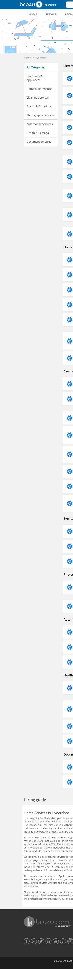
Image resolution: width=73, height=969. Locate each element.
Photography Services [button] (40, 115)
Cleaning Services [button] (37, 97)
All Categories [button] (35, 67)
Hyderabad (49, 4)
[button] (50, 4)
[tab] (33, 14)
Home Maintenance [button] (39, 89)
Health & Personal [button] (38, 133)
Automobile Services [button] (39, 124)
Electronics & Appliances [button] (34, 78)
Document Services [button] (38, 141)
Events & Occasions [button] (38, 106)
